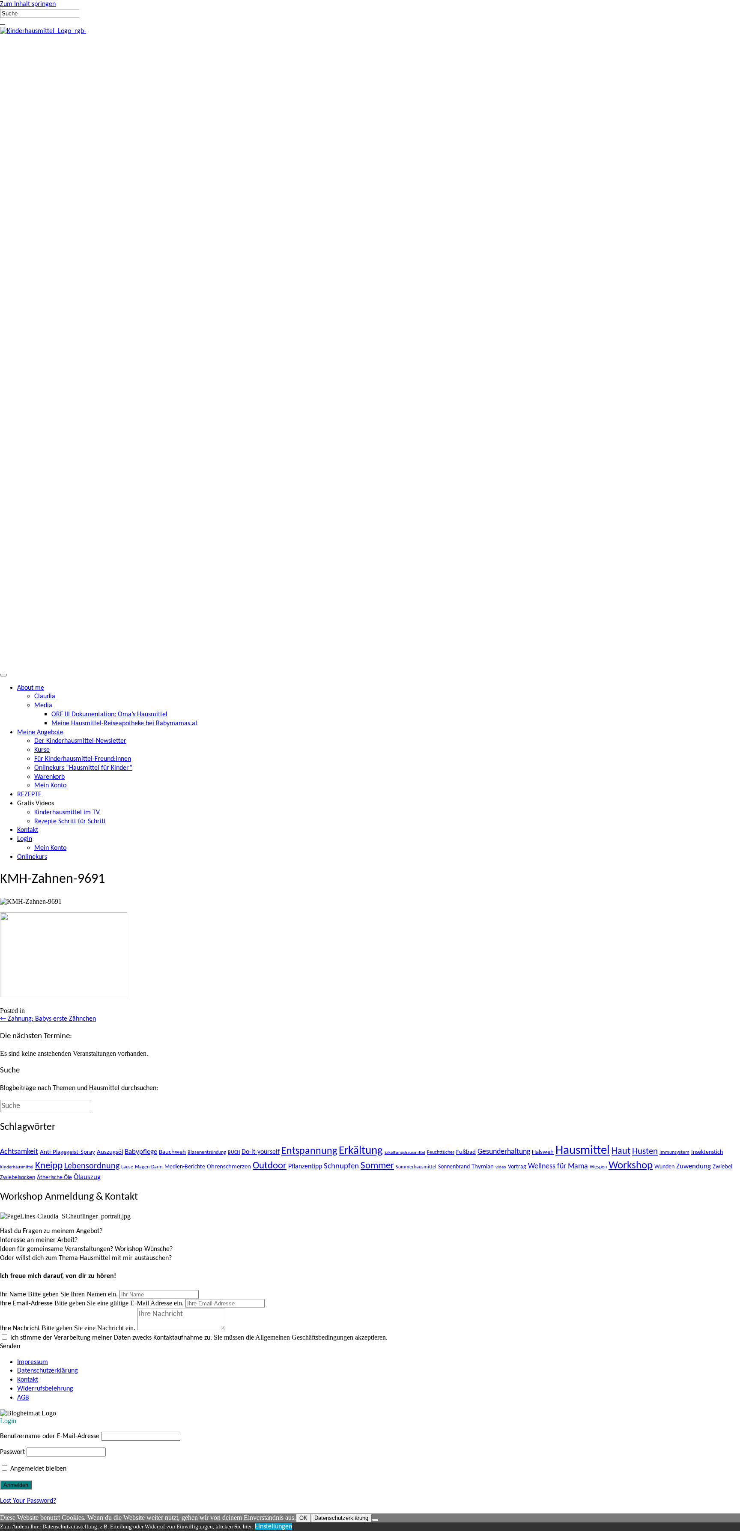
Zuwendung (693, 1166)
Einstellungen (273, 1526)
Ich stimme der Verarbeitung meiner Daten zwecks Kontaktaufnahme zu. (111, 1337)
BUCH (234, 1152)
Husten (645, 1151)
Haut (621, 1151)
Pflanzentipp (305, 1166)
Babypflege (141, 1152)
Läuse (127, 1167)
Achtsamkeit (19, 1152)
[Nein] (375, 1520)
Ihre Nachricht (20, 1328)
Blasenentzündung (207, 1152)
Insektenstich (707, 1152)
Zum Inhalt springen (28, 4)
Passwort (12, 1452)
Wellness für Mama (558, 1166)
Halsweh (543, 1152)
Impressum (32, 1362)
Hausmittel (582, 1150)
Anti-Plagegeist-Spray (67, 1152)
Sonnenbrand (454, 1167)
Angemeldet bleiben (37, 1468)
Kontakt (27, 1379)
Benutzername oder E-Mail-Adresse (49, 1436)
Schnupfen (341, 1166)
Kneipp (49, 1166)
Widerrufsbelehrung (45, 1388)
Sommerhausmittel (416, 1167)
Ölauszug (87, 1177)
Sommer (377, 1166)
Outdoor (269, 1166)
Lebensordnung (91, 1166)
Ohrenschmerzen (229, 1167)
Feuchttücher (440, 1152)
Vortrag (517, 1167)
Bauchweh (172, 1152)
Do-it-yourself (261, 1152)
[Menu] (3, 675)
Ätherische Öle (54, 1177)
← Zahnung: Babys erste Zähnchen (48, 1019)
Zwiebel (722, 1166)
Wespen (598, 1167)
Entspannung (309, 1151)
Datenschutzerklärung (47, 1370)
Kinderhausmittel (16, 1167)
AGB (23, 1397)
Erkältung (361, 1151)
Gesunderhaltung (503, 1152)
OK (303, 1518)
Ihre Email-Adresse (26, 1303)
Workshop (631, 1165)
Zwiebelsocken (17, 1177)
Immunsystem (674, 1152)
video (500, 1167)
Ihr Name (13, 1294)
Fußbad (466, 1152)
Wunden (664, 1167)
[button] (1, 22)
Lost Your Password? (28, 1501)
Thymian (482, 1167)
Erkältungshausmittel (405, 1152)
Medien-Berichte (184, 1167)
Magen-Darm (149, 1167)
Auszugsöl (110, 1152)
